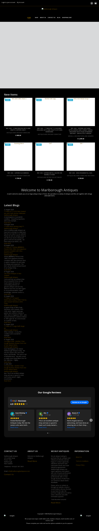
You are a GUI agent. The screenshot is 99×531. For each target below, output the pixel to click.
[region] (49, 56)
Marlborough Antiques (11, 215)
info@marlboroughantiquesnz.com (19, 471)
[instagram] (91, 3)
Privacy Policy (80, 465)
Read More (7, 223)
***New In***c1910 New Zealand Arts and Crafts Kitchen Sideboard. (15, 212)
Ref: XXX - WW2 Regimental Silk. (80, 173)
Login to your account (8, 2)
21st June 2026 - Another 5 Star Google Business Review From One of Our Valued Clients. (15, 367)
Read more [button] (14, 427)
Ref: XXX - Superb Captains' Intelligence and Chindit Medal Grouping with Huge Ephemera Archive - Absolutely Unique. (81, 130)
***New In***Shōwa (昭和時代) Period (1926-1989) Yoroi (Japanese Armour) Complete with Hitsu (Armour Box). (15, 250)
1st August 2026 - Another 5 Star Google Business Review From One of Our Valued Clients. (15, 343)
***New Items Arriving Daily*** (14, 226)
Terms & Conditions (82, 461)
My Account (20, 2)
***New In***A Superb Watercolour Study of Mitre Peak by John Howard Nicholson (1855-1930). (15, 301)
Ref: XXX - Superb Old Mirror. (18, 173)
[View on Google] (12, 414)
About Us (79, 457)
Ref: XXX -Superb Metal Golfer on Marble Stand (49, 174)
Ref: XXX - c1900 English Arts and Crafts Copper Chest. (18, 129)
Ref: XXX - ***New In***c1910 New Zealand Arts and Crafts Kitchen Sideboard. (49, 130)
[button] (7, 420)
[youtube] (95, 3)
